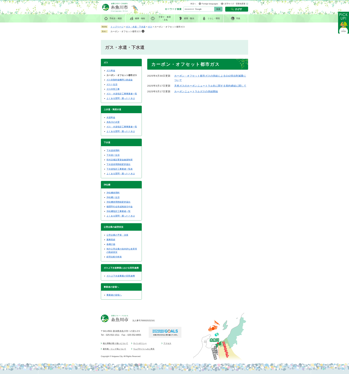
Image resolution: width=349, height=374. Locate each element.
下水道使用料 (113, 150)
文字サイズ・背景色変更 (234, 4)
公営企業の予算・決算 (117, 235)
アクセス (167, 343)
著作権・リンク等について (114, 349)
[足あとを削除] (143, 31)
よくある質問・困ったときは (120, 98)
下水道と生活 (113, 155)
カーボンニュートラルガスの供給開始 (196, 91)
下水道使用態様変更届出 (118, 164)
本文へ (193, 4)
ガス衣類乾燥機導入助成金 (119, 80)
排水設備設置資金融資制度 (119, 160)
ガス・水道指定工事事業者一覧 (121, 94)
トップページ (117, 27)
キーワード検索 (173, 9)
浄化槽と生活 (113, 197)
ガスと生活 (111, 84)
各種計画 (110, 244)
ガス (150, 27)
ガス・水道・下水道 (135, 27)
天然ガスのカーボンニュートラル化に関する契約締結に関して (210, 85)
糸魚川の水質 (113, 122)
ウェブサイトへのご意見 (144, 349)
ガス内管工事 (113, 89)
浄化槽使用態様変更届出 (118, 202)
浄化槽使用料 (113, 193)
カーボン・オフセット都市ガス (125, 31)
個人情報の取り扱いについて (115, 343)
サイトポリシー (140, 343)
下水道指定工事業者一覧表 (119, 169)
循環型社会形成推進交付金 (119, 206)
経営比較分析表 (114, 257)
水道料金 (110, 117)
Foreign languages (210, 4)
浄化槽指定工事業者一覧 (118, 211)
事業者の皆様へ (114, 295)
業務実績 (110, 239)
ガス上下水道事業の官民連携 (120, 276)
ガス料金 (110, 70)
